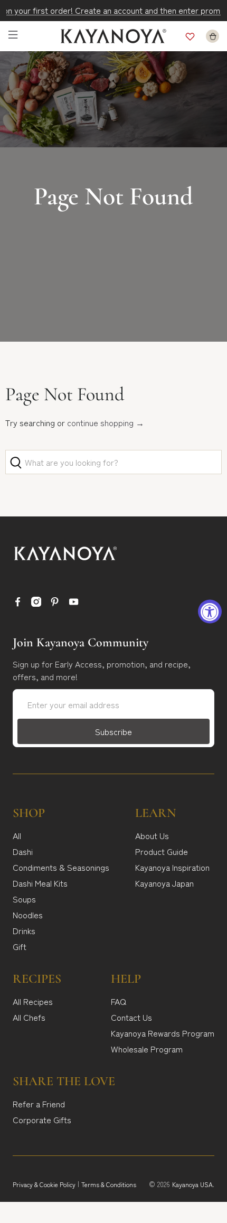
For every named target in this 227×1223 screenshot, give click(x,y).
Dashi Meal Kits (40, 883)
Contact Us (131, 1017)
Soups (24, 898)
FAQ (118, 1001)
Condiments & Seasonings (61, 867)
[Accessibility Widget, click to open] (210, 612)
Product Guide (161, 851)
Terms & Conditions (108, 1184)
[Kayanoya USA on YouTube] (74, 603)
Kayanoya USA (192, 1184)
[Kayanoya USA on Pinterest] (55, 603)
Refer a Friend (39, 1103)
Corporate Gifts (42, 1119)
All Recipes (33, 1001)
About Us (152, 835)
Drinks (24, 930)
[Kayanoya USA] (114, 36)
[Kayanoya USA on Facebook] (18, 603)
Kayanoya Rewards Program (162, 1033)
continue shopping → (105, 422)
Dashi (23, 851)
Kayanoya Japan (164, 883)
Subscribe (113, 731)
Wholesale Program (147, 1048)
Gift (19, 946)
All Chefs (29, 1017)
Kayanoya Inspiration (172, 867)
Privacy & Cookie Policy (44, 1184)
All (17, 835)
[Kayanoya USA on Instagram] (36, 603)
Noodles (28, 914)
